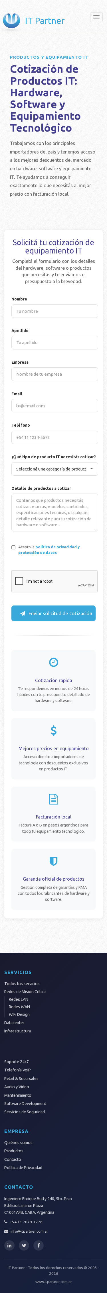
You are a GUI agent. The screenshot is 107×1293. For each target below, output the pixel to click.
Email (16, 394)
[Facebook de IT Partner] (38, 1245)
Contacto (12, 1159)
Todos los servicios (22, 983)
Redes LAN (18, 999)
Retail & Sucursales (21, 1078)
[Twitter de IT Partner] (24, 1245)
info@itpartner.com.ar (29, 1231)
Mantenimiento (17, 1095)
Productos (13, 1151)
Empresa (20, 362)
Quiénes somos (18, 1142)
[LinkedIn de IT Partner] (9, 1245)
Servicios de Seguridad (24, 1112)
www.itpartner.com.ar (53, 1281)
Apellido (20, 330)
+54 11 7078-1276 (26, 1222)
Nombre (19, 299)
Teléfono (20, 425)
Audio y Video (16, 1087)
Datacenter (14, 1022)
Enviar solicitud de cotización (59, 613)
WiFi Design (19, 1014)
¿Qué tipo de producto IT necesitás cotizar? (53, 457)
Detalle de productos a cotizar (41, 488)
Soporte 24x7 (16, 1061)
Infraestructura (17, 1031)
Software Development (25, 1103)
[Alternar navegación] (96, 17)
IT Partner (45, 21)
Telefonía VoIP (17, 1070)
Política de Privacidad (23, 1167)
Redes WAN (19, 1006)
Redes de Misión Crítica (25, 991)
